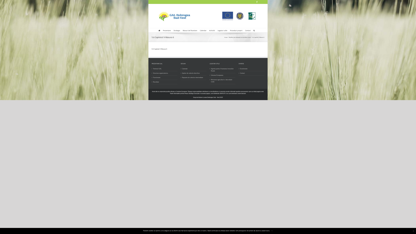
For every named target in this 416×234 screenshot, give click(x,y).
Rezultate (156, 82)
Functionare (156, 77)
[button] (254, 30)
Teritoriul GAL (157, 69)
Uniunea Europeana (217, 75)
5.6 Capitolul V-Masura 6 (159, 49)
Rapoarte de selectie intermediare (192, 77)
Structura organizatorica (160, 73)
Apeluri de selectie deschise (191, 73)
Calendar (185, 69)
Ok (272, 231)
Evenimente (243, 69)
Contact (242, 73)
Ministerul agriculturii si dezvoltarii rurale (221, 81)
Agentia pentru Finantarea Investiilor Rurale (222, 70)
